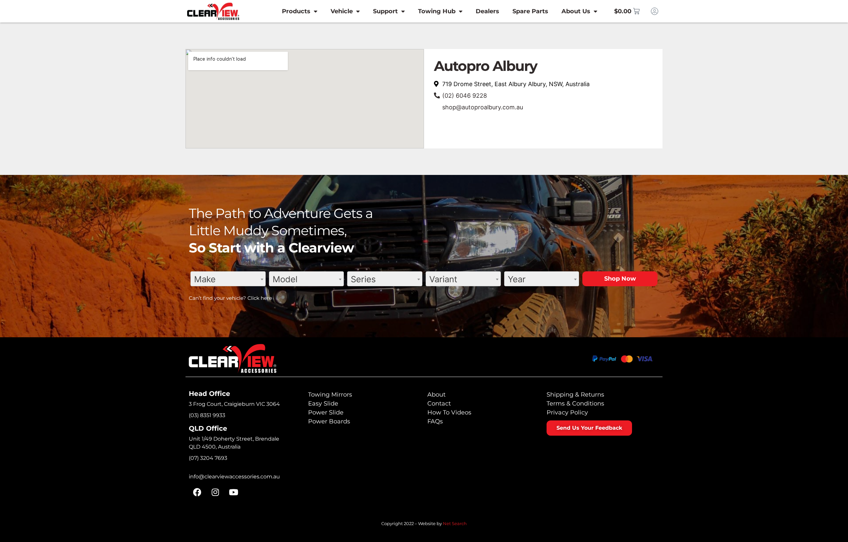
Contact (439, 403)
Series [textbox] (363, 279)
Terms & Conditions (575, 403)
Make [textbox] (205, 279)
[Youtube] (233, 492)
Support (385, 11)
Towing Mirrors (330, 394)
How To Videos (449, 412)
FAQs (435, 421)
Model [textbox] (285, 279)
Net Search (455, 523)
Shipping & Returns (575, 394)
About (436, 394)
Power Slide (326, 412)
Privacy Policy (567, 412)
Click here (259, 298)
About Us (575, 11)
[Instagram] (215, 492)
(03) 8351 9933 (207, 415)
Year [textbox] (517, 279)
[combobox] (228, 278)
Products (296, 11)
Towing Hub (436, 11)
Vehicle (342, 11)
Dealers (487, 11)
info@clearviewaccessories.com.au (234, 476)
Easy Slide (323, 403)
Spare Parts (530, 11)
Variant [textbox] (443, 279)
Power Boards (329, 421)
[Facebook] (197, 492)
